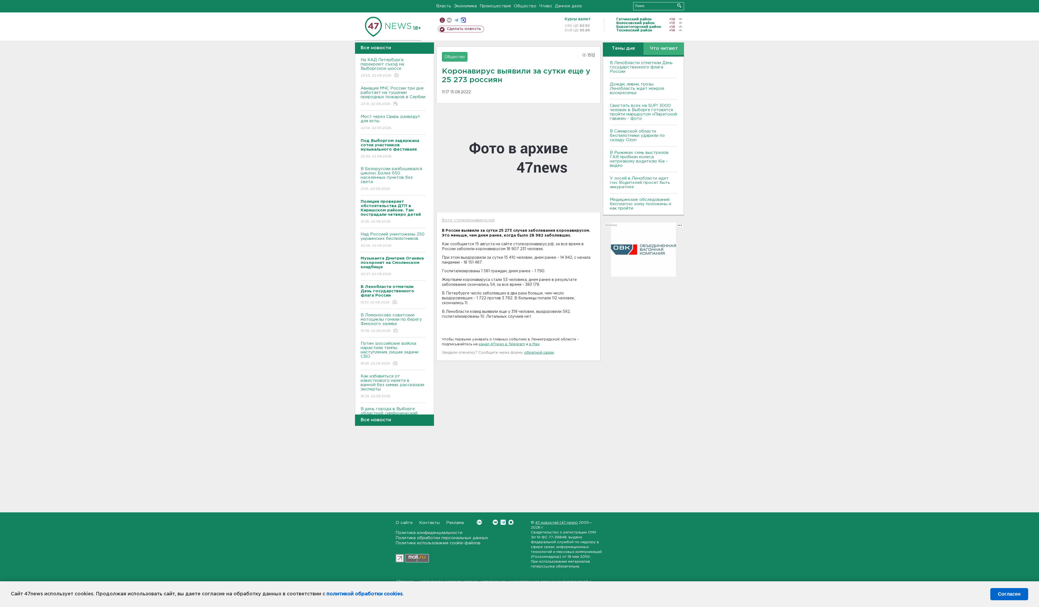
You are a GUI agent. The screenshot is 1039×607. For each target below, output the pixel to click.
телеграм (456, 20)
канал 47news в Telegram (502, 344)
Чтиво (545, 6)
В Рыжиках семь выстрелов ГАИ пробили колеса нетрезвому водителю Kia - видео (639, 159)
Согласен (1009, 594)
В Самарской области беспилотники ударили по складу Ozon (637, 136)
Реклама (455, 523)
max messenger (463, 20)
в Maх (534, 344)
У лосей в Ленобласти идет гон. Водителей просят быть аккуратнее (640, 183)
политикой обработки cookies (365, 594)
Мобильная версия (442, 20)
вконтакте (449, 20)
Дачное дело (568, 6)
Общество (525, 6)
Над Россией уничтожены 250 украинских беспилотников (393, 240)
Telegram (503, 522)
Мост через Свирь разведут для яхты (390, 122)
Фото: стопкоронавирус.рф (468, 220)
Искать (679, 6)
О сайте (404, 523)
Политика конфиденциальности (429, 533)
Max (511, 522)
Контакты (429, 523)
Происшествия (495, 6)
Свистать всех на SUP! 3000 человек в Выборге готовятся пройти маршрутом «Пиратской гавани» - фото (643, 112)
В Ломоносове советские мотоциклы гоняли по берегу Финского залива (391, 322)
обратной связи (539, 352)
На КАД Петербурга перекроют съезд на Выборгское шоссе (382, 67)
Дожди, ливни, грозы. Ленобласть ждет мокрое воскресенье (637, 88)
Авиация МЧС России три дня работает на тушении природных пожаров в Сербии (393, 96)
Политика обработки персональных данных (442, 538)
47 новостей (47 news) (556, 522)
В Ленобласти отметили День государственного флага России (641, 67)
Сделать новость (464, 29)
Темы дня (623, 49)
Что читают (664, 49)
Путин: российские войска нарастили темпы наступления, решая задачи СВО (389, 353)
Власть (443, 6)
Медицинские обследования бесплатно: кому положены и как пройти (640, 204)
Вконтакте (495, 522)
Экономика (465, 6)
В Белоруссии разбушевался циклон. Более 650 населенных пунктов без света (391, 178)
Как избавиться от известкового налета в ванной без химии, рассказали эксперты (392, 386)
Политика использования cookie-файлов (438, 543)
